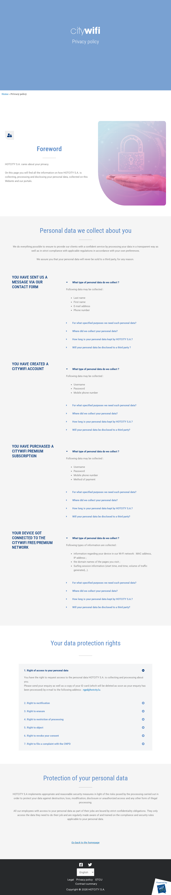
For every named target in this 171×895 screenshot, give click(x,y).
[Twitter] (90, 865)
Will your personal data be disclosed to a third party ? (101, 347)
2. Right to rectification (37, 703)
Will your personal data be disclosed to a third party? (101, 429)
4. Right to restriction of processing (44, 719)
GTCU (98, 879)
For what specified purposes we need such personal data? (104, 323)
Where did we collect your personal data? (95, 331)
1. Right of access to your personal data (46, 670)
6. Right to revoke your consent (41, 735)
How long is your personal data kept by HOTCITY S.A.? (102, 339)
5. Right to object (33, 727)
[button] (109, 282)
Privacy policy (84, 879)
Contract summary (86, 883)
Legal (70, 879)
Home (5, 94)
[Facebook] (81, 865)
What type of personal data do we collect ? (95, 282)
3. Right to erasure (34, 711)
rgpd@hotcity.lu (91, 689)
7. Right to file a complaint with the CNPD (47, 743)
